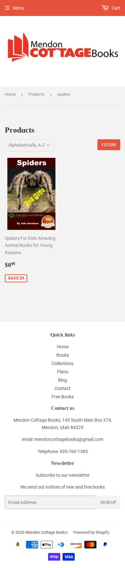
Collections (62, 363)
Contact (62, 388)
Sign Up (108, 502)
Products (36, 94)
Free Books (63, 396)
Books (62, 355)
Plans (62, 371)
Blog (62, 380)
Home (10, 94)
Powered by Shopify (91, 532)
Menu (18, 8)
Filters (109, 144)
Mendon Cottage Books (46, 532)
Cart (115, 8)
